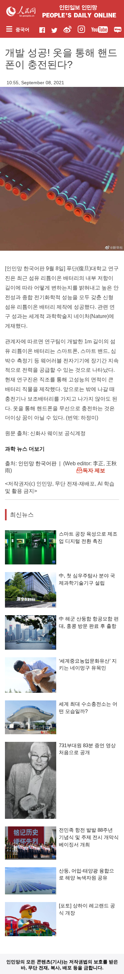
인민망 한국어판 (37, 463)
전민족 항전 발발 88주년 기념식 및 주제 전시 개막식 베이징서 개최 (89, 837)
